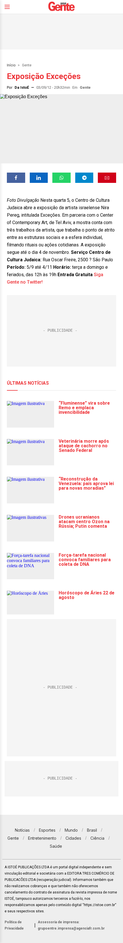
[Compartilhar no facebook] (16, 178)
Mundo (71, 830)
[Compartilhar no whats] (61, 178)
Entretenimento (42, 838)
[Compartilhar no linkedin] (39, 178)
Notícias (22, 830)
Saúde (56, 846)
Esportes (47, 830)
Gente (26, 65)
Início (11, 65)
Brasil (92, 830)
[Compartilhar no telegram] (84, 178)
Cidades (73, 838)
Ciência (97, 838)
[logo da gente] (61, 7)
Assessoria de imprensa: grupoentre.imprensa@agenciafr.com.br (71, 925)
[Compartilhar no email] (107, 178)
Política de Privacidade (14, 925)
